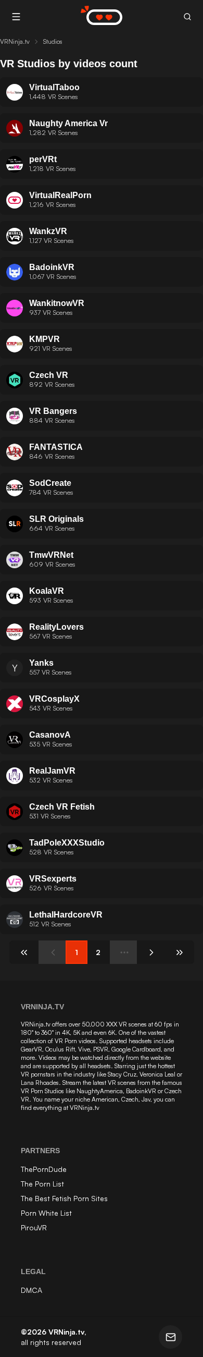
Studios (52, 41)
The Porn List (42, 1183)
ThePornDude (44, 1169)
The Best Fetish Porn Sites (64, 1198)
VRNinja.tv (15, 41)
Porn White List (46, 1212)
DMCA (31, 1290)
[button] (187, 17)
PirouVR (34, 1227)
